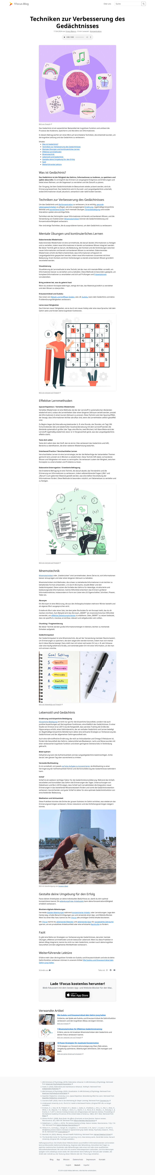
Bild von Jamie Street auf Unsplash (69, 1054)
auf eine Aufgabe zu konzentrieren (76, 766)
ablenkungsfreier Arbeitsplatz (72, 901)
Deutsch (77, 1165)
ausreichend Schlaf (57, 209)
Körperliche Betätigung (48, 722)
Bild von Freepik (44, 124)
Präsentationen (100, 274)
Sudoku (85, 297)
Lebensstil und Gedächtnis (52, 157)
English (68, 1165)
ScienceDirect (63, 1132)
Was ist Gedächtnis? (50, 144)
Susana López (63, 886)
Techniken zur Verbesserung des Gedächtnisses (61, 147)
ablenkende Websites (64, 922)
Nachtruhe (95, 924)
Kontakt (102, 1159)
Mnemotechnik (48, 154)
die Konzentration (66, 204)
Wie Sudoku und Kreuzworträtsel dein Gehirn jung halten (81, 1015)
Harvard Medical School (102, 1134)
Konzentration (96, 31)
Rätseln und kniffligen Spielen (63, 297)
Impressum (91, 1159)
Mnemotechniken (46, 575)
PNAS (44, 1116)
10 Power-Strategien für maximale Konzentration (78, 1043)
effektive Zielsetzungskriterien (63, 615)
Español (86, 1165)
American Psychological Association (58, 1084)
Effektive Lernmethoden (51, 152)
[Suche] (143, 4)
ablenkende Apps (84, 922)
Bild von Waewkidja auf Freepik (50, 705)
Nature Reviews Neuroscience (84, 1120)
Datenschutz (78, 1159)
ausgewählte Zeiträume (104, 922)
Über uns (107, 4)
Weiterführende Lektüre (52, 164)
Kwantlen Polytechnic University (53, 1098)
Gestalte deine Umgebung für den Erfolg (58, 159)
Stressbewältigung (92, 209)
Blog (51, 1159)
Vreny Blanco (71, 31)
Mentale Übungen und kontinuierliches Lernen (61, 149)
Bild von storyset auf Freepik (49, 393)
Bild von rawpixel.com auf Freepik (69, 1037)
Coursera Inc (104, 1101)
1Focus (74, 917)
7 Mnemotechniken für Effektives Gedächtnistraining (79, 1029)
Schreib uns (43, 970)
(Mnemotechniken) (71, 219)
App (58, 1159)
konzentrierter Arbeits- (81, 912)
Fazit (44, 162)
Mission (66, 1159)
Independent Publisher (50, 1089)
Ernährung (89, 207)
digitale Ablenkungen (55, 912)
